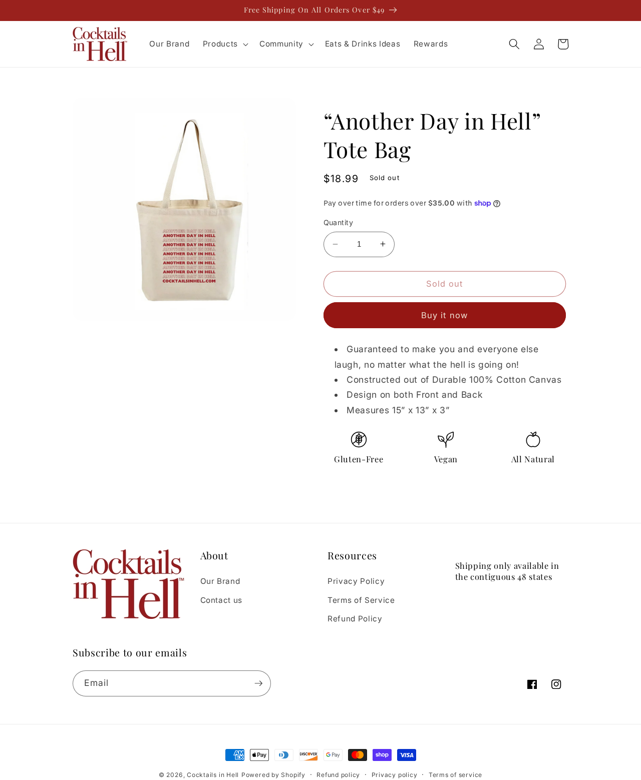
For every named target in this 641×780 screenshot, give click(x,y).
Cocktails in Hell (213, 774)
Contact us (221, 600)
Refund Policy (355, 618)
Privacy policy (395, 774)
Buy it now (444, 315)
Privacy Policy (356, 581)
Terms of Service (361, 600)
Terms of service (455, 774)
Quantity (339, 222)
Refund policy (338, 774)
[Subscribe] (258, 683)
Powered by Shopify (273, 774)
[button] (224, 44)
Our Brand (220, 581)
